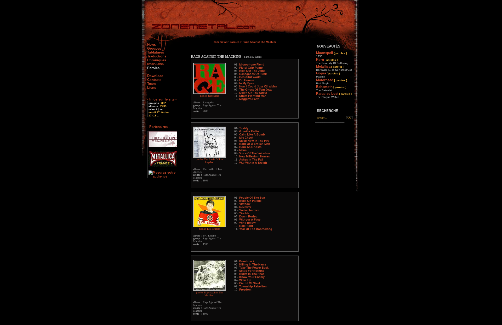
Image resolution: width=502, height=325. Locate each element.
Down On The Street (253, 92)
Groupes (154, 48)
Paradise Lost (334, 95)
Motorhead (331, 81)
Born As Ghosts (250, 147)
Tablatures (155, 52)
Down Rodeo (248, 216)
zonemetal (220, 41)
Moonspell (331, 54)
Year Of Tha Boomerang (255, 229)
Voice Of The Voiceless (254, 153)
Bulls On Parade (250, 200)
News (151, 44)
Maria (243, 150)
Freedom (245, 289)
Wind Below (247, 222)
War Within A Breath (253, 162)
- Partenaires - (158, 127)
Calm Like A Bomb (252, 134)
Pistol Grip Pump (251, 67)
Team (151, 84)
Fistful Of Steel (249, 283)
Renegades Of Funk (253, 73)
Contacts (154, 80)
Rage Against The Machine (260, 41)
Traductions (156, 56)
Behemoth (331, 88)
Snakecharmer (249, 210)
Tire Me (244, 213)
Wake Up (245, 280)
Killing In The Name (252, 264)
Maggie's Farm (249, 99)
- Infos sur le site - (161, 99)
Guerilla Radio (249, 131)
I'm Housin (246, 80)
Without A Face (249, 219)
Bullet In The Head (252, 273)
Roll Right (246, 225)
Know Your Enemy (252, 277)
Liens (151, 88)
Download (155, 76)
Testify (243, 128)
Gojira (328, 74)
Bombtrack (246, 261)
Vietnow (244, 203)
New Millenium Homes (254, 156)
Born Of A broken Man (254, 143)
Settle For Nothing (252, 270)
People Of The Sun (252, 197)
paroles (234, 41)
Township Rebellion (253, 286)
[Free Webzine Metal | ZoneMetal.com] (198, 27)
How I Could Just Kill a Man (258, 86)
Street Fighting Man (252, 95)
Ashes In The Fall (251, 159)
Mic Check (246, 137)
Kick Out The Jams (252, 70)
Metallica (334, 67)
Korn (332, 61)
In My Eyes (246, 83)
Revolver (245, 207)
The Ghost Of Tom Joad (255, 89)
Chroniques (156, 60)
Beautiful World (250, 77)
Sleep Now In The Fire (254, 140)
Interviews (155, 64)
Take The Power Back (254, 267)
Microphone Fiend (251, 64)
